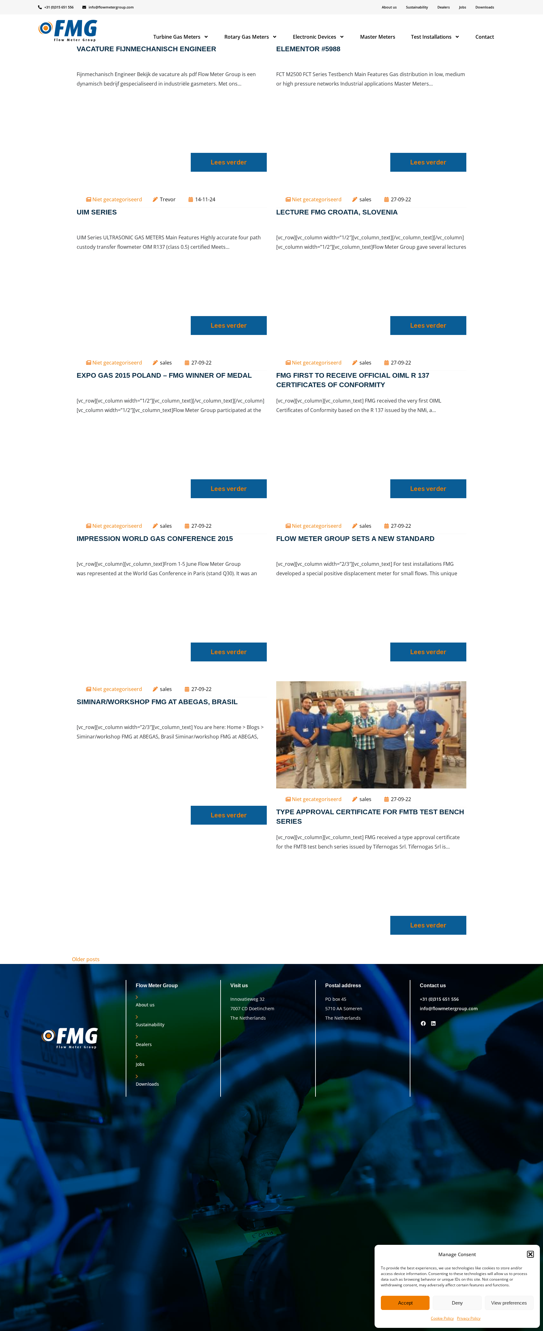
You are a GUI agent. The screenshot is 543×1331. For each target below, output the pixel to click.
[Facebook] (423, 1023)
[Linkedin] (433, 1023)
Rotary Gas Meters (246, 36)
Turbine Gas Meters (176, 36)
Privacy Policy (468, 1318)
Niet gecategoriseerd (117, 199)
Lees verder (229, 162)
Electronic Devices (314, 36)
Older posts (86, 959)
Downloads (484, 7)
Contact (484, 36)
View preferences (509, 1303)
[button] (530, 1254)
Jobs (462, 7)
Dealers (443, 7)
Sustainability (417, 7)
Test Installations (431, 36)
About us (389, 7)
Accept (405, 1303)
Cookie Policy (442, 1318)
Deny (457, 1303)
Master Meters (377, 36)
